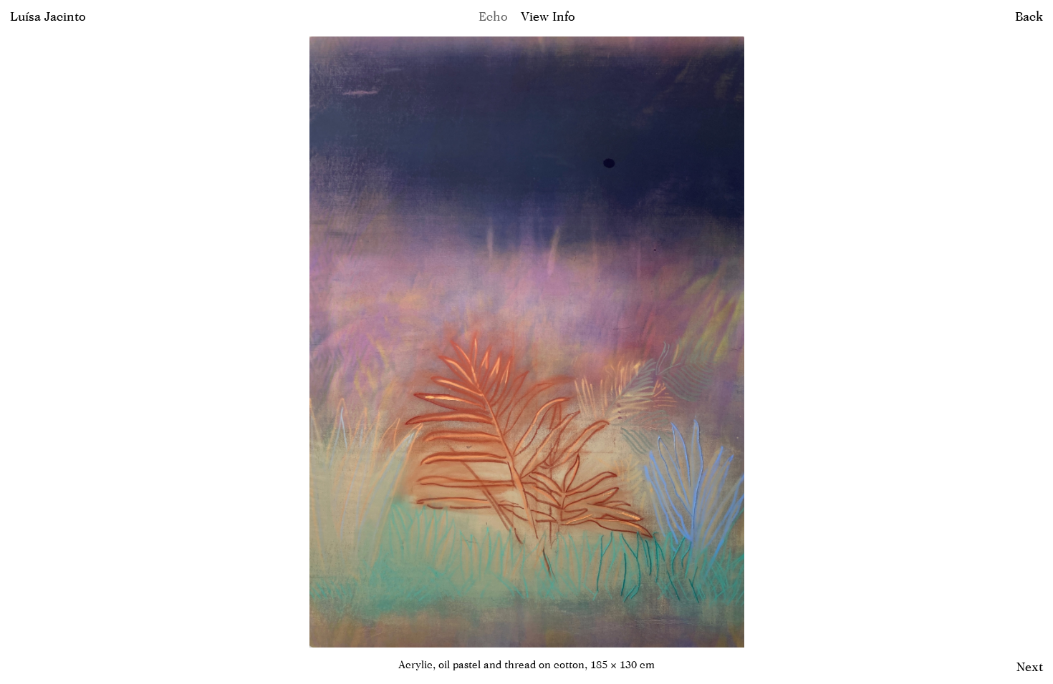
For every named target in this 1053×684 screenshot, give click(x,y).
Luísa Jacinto (48, 16)
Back (1029, 16)
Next (1029, 666)
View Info (548, 16)
